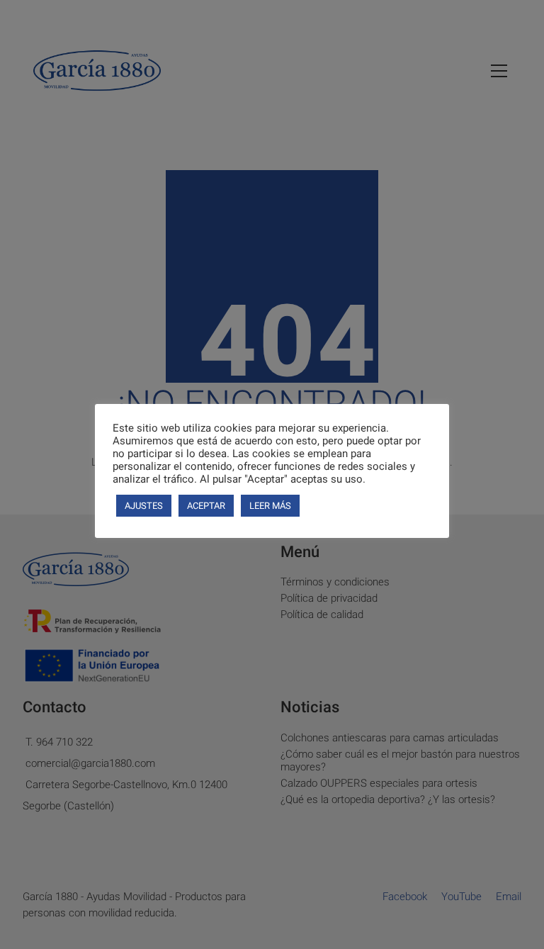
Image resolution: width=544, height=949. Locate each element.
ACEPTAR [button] (206, 505)
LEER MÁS (270, 505)
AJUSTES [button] (144, 505)
